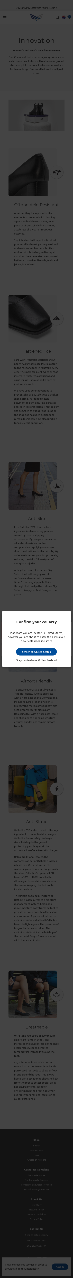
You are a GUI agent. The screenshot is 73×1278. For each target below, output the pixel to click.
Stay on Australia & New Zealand (36, 660)
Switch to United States (36, 651)
